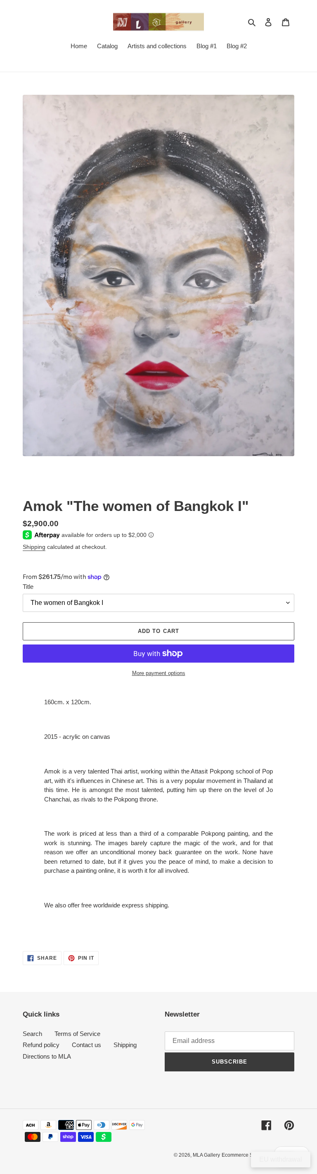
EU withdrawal (280, 1159)
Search (32, 1033)
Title (28, 586)
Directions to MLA (47, 1056)
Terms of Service (77, 1033)
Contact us (86, 1044)
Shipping (34, 547)
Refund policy (41, 1044)
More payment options (158, 673)
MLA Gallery (206, 1155)
